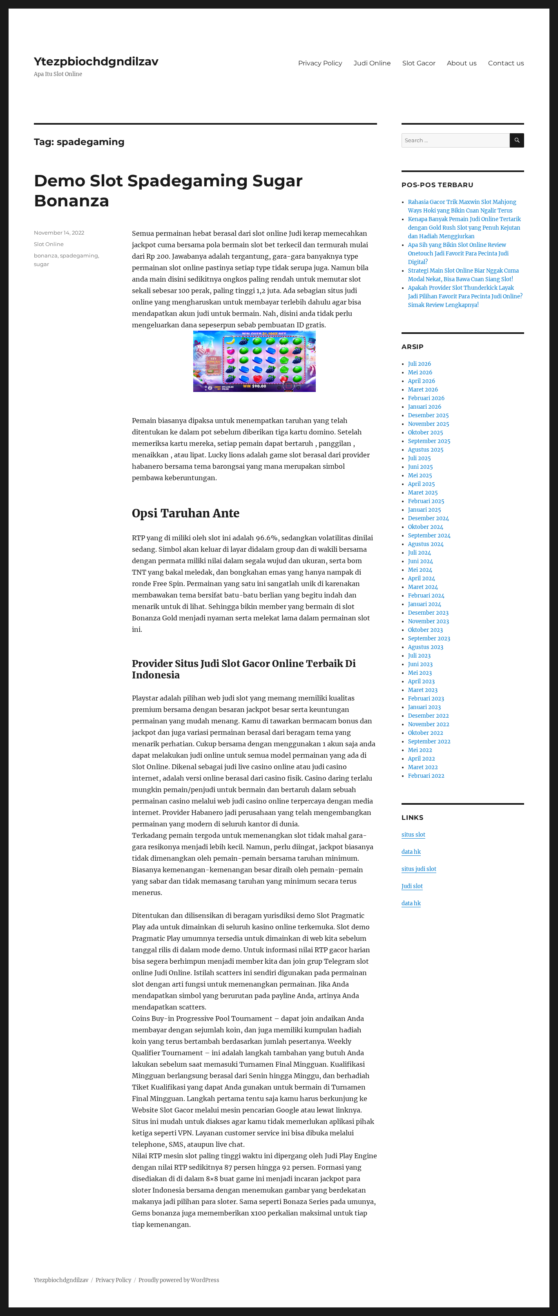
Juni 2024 (420, 561)
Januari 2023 (424, 707)
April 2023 (421, 681)
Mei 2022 (420, 750)
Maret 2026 (423, 389)
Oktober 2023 (425, 630)
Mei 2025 (420, 475)
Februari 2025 (426, 501)
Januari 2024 (424, 604)
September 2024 (429, 535)
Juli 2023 (419, 655)
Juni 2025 (420, 466)
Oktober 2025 (425, 432)
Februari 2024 (426, 595)
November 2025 (428, 424)
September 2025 (429, 441)
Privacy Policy (320, 63)
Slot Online (49, 244)
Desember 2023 (428, 612)
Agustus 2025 (426, 449)
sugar (41, 264)
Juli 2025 (419, 458)
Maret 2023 (422, 690)
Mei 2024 (420, 569)
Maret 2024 (423, 587)
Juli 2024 (419, 552)
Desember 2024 (428, 518)
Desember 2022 (428, 715)
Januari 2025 (424, 509)
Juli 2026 (419, 363)
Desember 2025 (428, 415)
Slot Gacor (418, 63)
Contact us (506, 63)
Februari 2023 (426, 698)
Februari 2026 (426, 398)
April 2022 (421, 758)
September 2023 (429, 638)
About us (462, 63)
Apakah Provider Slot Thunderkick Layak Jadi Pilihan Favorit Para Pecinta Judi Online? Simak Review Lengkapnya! (465, 296)
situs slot (413, 834)
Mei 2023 (420, 672)
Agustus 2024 (426, 544)
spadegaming (79, 255)
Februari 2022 (426, 775)
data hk (411, 851)
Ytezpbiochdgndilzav (96, 61)
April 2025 (421, 484)
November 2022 (428, 724)
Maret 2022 (423, 767)
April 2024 (421, 578)
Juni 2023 (420, 664)
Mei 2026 (420, 372)
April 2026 (421, 381)
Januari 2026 (425, 406)
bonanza (46, 255)
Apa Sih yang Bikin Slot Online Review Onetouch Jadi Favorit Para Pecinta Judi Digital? (458, 254)
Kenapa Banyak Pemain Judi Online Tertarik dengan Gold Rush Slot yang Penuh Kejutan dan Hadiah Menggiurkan (464, 228)
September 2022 (429, 741)
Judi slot (412, 886)
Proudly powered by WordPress (178, 1280)
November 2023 (428, 621)
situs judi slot (419, 869)
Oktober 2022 (425, 733)
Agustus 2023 (425, 647)
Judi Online (372, 63)
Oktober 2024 (425, 527)
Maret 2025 (423, 492)
